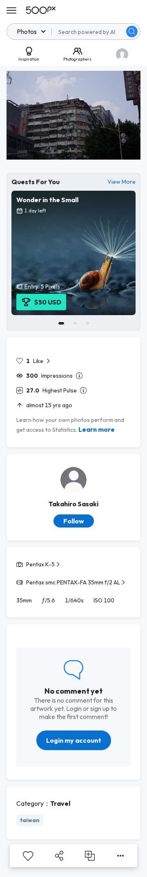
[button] (131, 31)
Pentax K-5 (40, 564)
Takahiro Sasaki (73, 504)
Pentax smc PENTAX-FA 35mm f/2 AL (73, 582)
